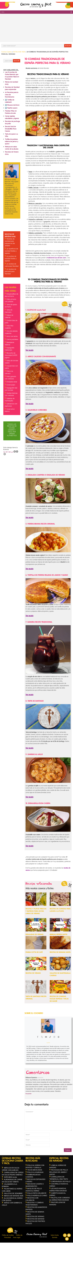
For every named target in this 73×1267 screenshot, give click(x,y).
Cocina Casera (6, 52)
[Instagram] (65, 1235)
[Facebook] (69, 1235)
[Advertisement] (36, 28)
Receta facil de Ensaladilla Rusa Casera (10, 129)
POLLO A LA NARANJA (35, 1172)
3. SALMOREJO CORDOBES (36, 410)
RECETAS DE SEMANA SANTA (60, 952)
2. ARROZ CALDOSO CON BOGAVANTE (41, 356)
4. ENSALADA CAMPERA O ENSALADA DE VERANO (45, 475)
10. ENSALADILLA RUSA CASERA (38, 803)
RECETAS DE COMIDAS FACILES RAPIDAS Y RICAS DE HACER (59, 999)
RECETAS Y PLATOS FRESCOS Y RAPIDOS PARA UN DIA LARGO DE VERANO (36, 911)
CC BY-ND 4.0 (8, 452)
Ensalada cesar (11, 382)
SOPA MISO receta (10, 1177)
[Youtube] (67, 1239)
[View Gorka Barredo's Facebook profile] (37, 1037)
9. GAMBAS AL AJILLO (34, 754)
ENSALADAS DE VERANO (34, 934)
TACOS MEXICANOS (34, 1170)
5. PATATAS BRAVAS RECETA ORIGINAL (40, 524)
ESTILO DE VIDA (19, 52)
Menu (2, 12)
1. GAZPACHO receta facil (36, 310)
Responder (29, 1093)
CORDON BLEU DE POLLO (60, 1181)
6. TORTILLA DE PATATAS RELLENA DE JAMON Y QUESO (47, 575)
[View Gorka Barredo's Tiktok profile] (50, 1037)
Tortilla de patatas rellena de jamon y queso (11, 141)
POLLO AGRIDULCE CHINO (37, 1195)
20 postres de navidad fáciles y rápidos (11, 258)
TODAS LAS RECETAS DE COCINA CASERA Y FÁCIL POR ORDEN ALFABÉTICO (12, 429)
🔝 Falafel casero (11, 108)
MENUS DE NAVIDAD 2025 (13, 1196)
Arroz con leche (11, 336)
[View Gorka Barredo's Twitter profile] (41, 1037)
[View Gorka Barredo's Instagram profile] (54, 1037)
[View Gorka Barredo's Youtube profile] (46, 1037)
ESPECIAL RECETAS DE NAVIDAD (59, 1159)
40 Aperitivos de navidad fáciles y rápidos (11, 251)
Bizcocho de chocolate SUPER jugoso (11, 355)
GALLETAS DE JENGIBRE (13, 1193)
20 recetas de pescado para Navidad (10, 271)
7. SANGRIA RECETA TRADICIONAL (39, 622)
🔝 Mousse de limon (12, 105)
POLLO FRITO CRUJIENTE (36, 1193)
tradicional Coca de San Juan (56, 258)
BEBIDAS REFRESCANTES (58, 934)
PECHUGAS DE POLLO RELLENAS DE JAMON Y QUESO (58, 1172)
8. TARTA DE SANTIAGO (35, 701)
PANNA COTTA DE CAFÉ (34, 952)
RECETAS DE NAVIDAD (35, 1219)
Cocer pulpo (10, 385)
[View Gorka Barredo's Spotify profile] (58, 1037)
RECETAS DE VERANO (33, 973)
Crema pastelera (12, 339)
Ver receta (29, 350)
